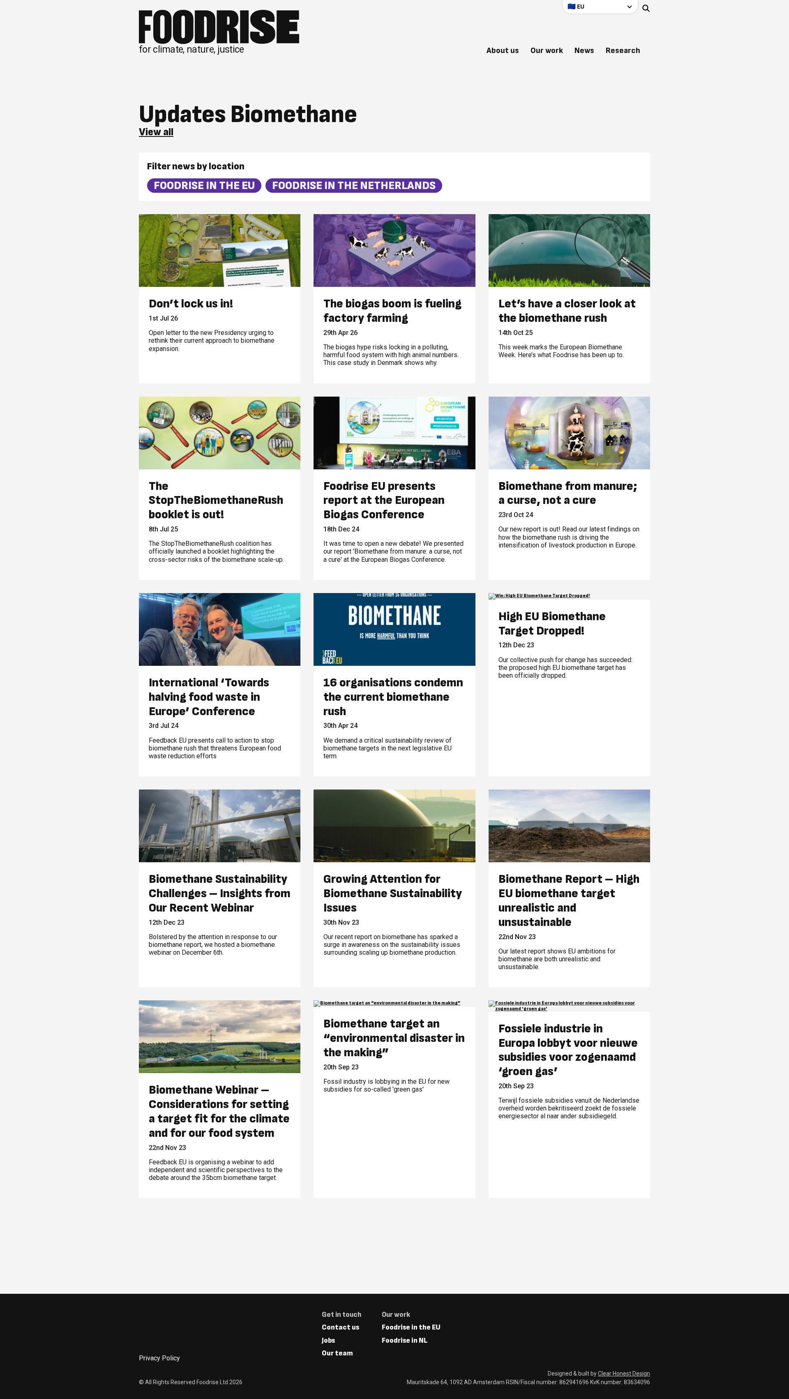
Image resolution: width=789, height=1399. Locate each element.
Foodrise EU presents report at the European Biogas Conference (384, 500)
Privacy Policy (159, 1358)
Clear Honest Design (624, 1373)
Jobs (328, 1340)
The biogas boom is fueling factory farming (392, 311)
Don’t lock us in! (191, 304)
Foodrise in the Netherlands (354, 185)
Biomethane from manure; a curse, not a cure (567, 493)
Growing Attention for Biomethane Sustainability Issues (392, 893)
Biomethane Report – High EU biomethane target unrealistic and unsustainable (568, 900)
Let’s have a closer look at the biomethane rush (567, 311)
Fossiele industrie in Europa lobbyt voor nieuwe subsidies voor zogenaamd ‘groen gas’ (568, 1050)
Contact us (340, 1327)
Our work (547, 50)
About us (503, 50)
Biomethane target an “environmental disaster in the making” (394, 1038)
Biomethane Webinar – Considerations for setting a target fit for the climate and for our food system (219, 1111)
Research (623, 50)
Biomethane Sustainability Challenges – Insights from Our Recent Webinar (220, 893)
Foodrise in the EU (204, 185)
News (584, 50)
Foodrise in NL (404, 1340)
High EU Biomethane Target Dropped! (552, 623)
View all (156, 132)
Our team (337, 1353)
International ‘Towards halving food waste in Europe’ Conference (209, 697)
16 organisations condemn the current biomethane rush (393, 697)
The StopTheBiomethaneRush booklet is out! (216, 500)
